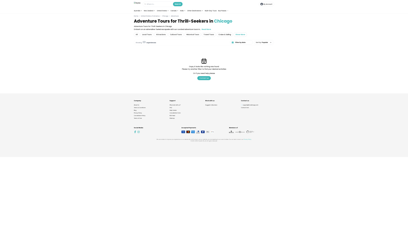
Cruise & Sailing (224, 34)
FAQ (171, 107)
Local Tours (147, 34)
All (137, 34)
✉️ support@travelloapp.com (249, 105)
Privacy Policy (138, 113)
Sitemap (172, 118)
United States (162, 11)
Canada (173, 11)
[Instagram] (138, 132)
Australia (137, 11)
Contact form (245, 107)
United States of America (150, 16)
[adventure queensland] (240, 132)
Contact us (204, 78)
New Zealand (148, 11)
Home (136, 16)
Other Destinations (194, 11)
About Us (136, 105)
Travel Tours (209, 34)
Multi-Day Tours (211, 11)
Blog (135, 110)
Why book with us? (175, 105)
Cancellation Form (175, 113)
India (182, 11)
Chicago (165, 16)
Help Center (173, 110)
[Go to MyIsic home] (137, 4)
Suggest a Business (211, 105)
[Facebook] (135, 132)
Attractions (161, 34)
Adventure (175, 16)
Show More (240, 34)
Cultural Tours (176, 34)
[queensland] (250, 132)
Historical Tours (192, 34)
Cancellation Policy (139, 115)
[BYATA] (231, 132)
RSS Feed (172, 115)
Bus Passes (222, 11)
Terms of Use (138, 118)
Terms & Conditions (140, 107)
